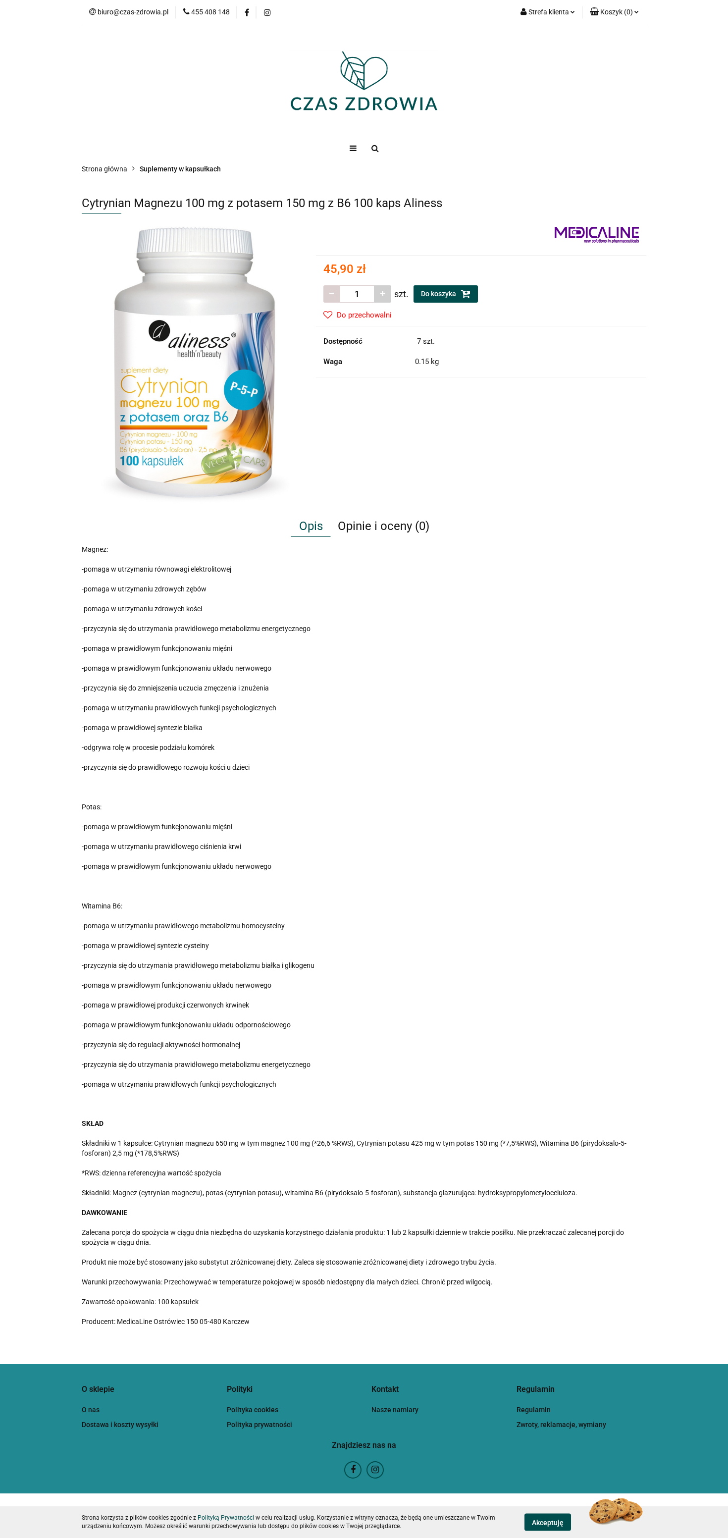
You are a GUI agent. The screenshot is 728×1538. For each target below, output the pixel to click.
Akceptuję (548, 1522)
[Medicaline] (597, 234)
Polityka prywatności (259, 1425)
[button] (614, 12)
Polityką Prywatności (226, 1517)
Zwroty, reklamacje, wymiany (561, 1425)
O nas (91, 1410)
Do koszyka (439, 294)
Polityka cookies (252, 1410)
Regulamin (534, 1410)
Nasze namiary (394, 1410)
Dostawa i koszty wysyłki (120, 1425)
